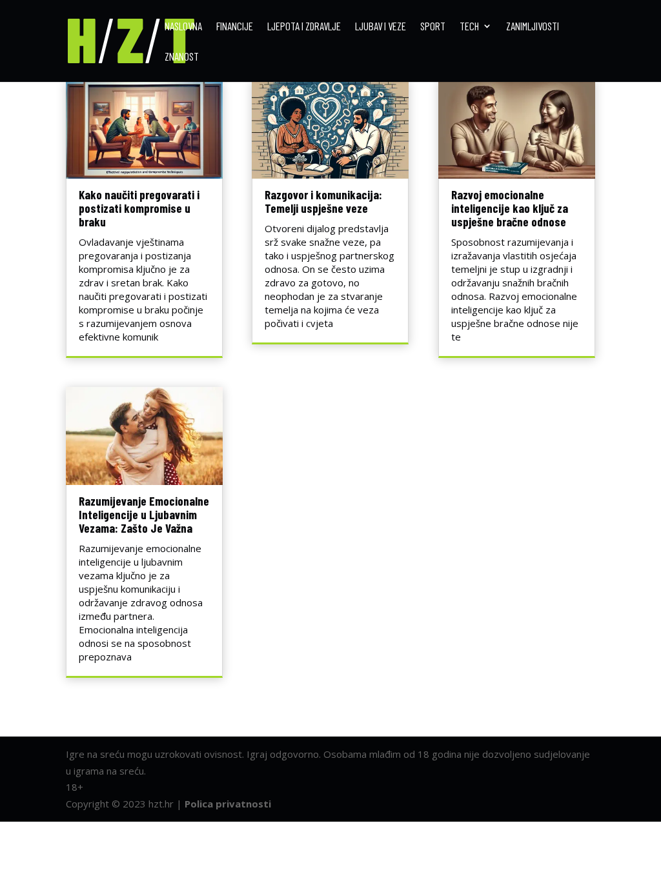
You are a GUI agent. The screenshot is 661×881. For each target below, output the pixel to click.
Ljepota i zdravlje (304, 26)
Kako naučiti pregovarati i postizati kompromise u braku (139, 208)
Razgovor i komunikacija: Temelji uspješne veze (323, 201)
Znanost (182, 57)
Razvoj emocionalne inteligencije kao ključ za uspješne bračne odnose (509, 208)
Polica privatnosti (228, 803)
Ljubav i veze (380, 26)
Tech (469, 26)
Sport (432, 26)
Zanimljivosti (532, 26)
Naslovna (183, 26)
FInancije (234, 26)
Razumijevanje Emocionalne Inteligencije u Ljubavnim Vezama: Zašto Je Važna (144, 514)
